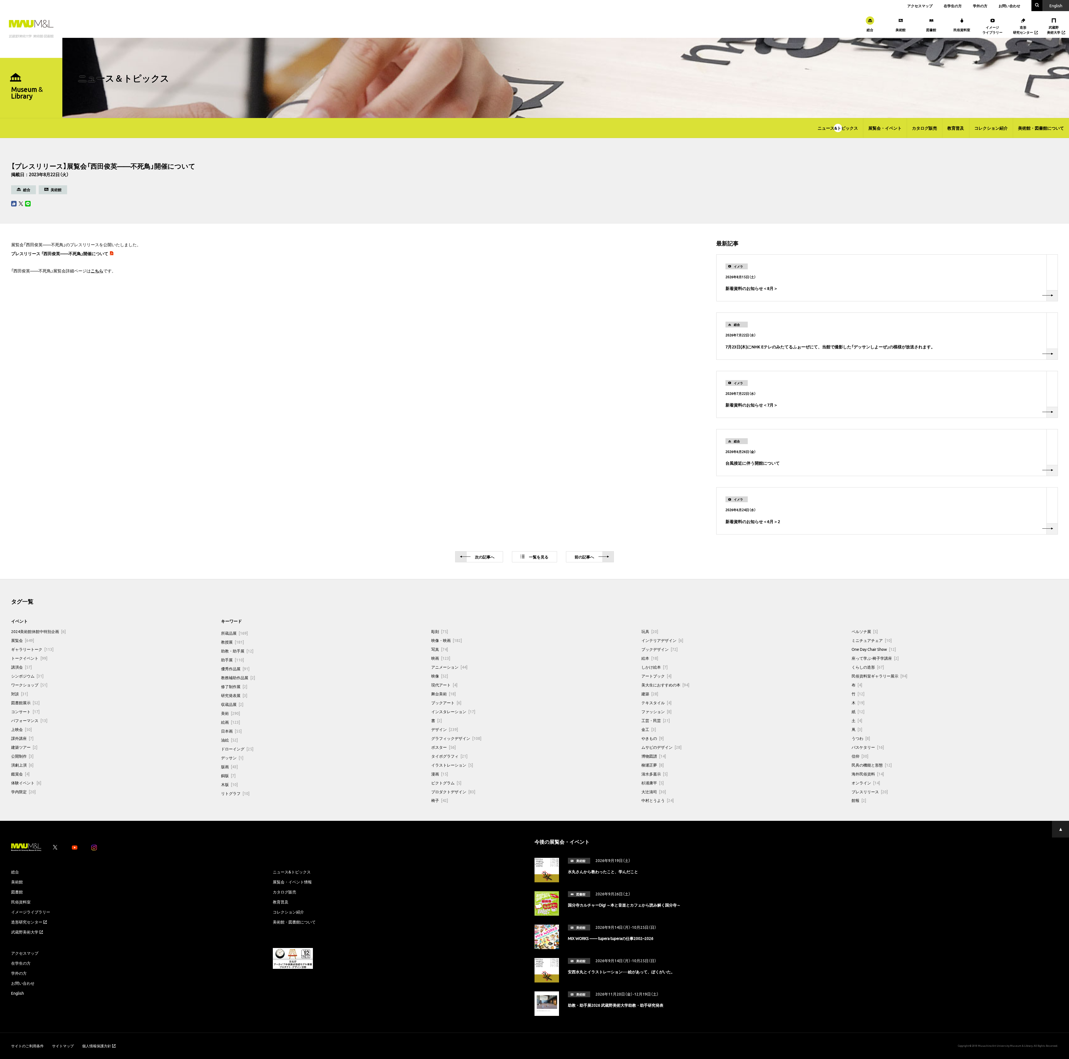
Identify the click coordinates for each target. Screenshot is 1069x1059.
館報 (859, 800)
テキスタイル (656, 702)
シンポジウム (27, 676)
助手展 (232, 660)
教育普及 (955, 128)
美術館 (17, 882)
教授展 (232, 642)
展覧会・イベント (885, 128)
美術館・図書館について (1041, 128)
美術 (230, 713)
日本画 (231, 731)
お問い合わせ (1009, 5)
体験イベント (26, 782)
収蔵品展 (232, 704)
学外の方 (980, 5)
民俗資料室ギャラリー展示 (879, 676)
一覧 (538, 557)
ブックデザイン (659, 649)
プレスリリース (870, 791)
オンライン (866, 782)
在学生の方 (953, 5)
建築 (649, 693)
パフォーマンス (29, 720)
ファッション (656, 711)
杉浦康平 (652, 782)
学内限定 (23, 791)
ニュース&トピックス (838, 128)
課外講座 (22, 738)
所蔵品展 (234, 633)
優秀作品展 (235, 668)
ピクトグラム (446, 782)
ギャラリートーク (32, 649)
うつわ (861, 738)
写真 (439, 649)
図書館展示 (25, 702)
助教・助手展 (237, 651)
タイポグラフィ (449, 756)
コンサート (25, 711)
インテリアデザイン (662, 640)
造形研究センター (26, 922)
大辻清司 (653, 791)
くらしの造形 (868, 667)
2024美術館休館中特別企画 (38, 631)
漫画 (439, 774)
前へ (584, 557)
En (1056, 5)
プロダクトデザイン (453, 791)
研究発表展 (234, 695)
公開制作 (22, 756)
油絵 (229, 740)
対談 (19, 693)
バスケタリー (868, 747)
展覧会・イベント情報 (292, 882)
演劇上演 (22, 765)
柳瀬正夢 (652, 765)
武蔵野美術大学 (24, 932)
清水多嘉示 (654, 774)
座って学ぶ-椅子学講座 (875, 658)
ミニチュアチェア (872, 640)
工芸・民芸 (655, 720)
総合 (15, 872)
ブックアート (446, 702)
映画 (440, 658)
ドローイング (237, 749)
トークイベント (29, 658)
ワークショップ (29, 685)
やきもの (652, 738)
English (17, 993)
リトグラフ (235, 793)
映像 (439, 676)
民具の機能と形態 (872, 765)
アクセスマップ (920, 5)
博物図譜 (653, 756)
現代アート (444, 685)
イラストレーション (452, 765)
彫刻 (439, 631)
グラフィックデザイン (456, 738)
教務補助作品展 (238, 677)
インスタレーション (453, 711)
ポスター (443, 747)
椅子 (439, 800)
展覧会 (22, 640)
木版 (229, 784)
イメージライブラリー (30, 912)
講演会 (21, 667)
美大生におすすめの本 (665, 685)
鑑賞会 (20, 774)
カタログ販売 (924, 128)
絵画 (230, 722)
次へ (484, 557)
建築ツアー (24, 747)
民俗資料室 (21, 902)
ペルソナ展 (865, 631)
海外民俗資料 (868, 774)
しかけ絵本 (654, 667)
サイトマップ (63, 1045)
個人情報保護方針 (96, 1045)
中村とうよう (657, 800)
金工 (648, 729)
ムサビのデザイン (661, 747)
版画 (229, 766)
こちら (97, 271)
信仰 (860, 756)
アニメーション (449, 667)
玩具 (649, 631)
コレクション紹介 (991, 128)
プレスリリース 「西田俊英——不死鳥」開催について (59, 253)
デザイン (444, 729)
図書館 (17, 892)
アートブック (656, 676)
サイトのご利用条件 (27, 1045)
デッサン (232, 757)
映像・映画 (446, 640)
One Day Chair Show (874, 649)
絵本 (649, 658)
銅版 (228, 775)
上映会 (21, 729)
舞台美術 (443, 693)
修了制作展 (234, 686)
